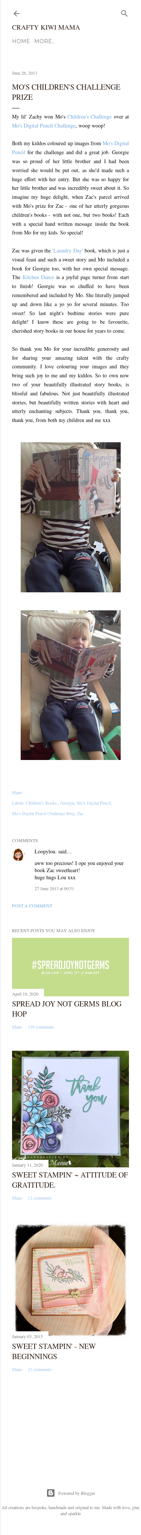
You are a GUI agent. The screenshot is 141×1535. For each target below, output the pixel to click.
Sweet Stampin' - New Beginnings (54, 1351)
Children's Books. (42, 803)
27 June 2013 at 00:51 (54, 888)
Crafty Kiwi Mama (46, 27)
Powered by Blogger (76, 1493)
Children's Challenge (89, 116)
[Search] (124, 12)
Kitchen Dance (39, 277)
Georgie (67, 803)
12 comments (40, 1198)
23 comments (40, 1369)
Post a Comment (32, 906)
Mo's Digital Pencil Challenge (44, 125)
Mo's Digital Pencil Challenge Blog (43, 813)
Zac (80, 813)
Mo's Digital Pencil (94, 803)
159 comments (41, 1027)
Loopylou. (46, 851)
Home (21, 41)
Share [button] (17, 792)
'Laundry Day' (67, 250)
